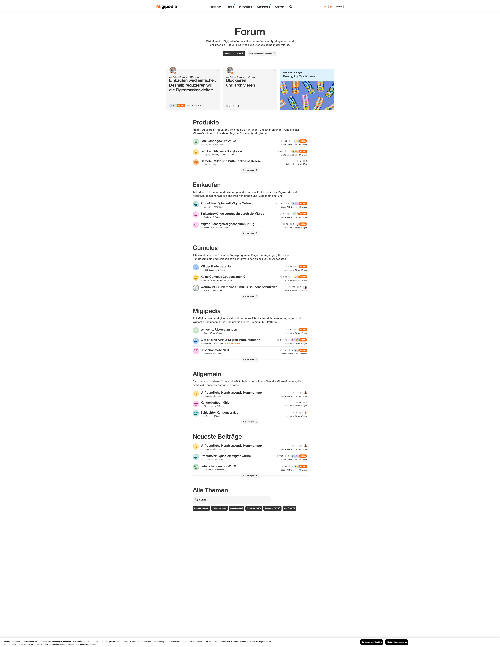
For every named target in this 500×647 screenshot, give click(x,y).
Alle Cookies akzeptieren (397, 642)
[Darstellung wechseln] (324, 6)
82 (191, 105)
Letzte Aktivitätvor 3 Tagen (295, 405)
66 (300, 402)
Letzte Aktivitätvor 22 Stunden (294, 155)
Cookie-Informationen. (89, 644)
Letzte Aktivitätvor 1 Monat (295, 280)
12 (289, 151)
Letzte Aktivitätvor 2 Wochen (294, 354)
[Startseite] (167, 7)
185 (285, 141)
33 (296, 393)
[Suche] (290, 6)
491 (281, 151)
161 (284, 214)
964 (282, 340)
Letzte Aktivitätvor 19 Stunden (294, 144)
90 (291, 330)
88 (287, 224)
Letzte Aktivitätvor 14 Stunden (294, 207)
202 (293, 287)
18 (300, 161)
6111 (200, 105)
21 (289, 203)
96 (296, 413)
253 (285, 350)
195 (237, 106)
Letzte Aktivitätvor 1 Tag (296, 164)
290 (285, 277)
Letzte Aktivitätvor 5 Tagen (295, 270)
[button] (307, 89)
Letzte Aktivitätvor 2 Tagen (295, 227)
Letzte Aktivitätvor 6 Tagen (295, 343)
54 (291, 266)
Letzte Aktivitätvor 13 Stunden (294, 396)
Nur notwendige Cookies (372, 642)
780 (281, 203)
